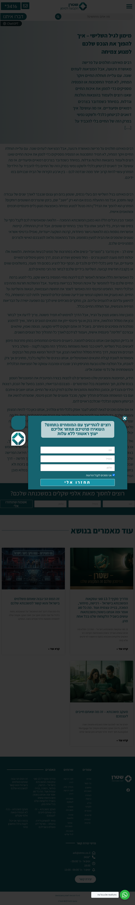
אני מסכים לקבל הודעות (99, 475)
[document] (67, 452)
